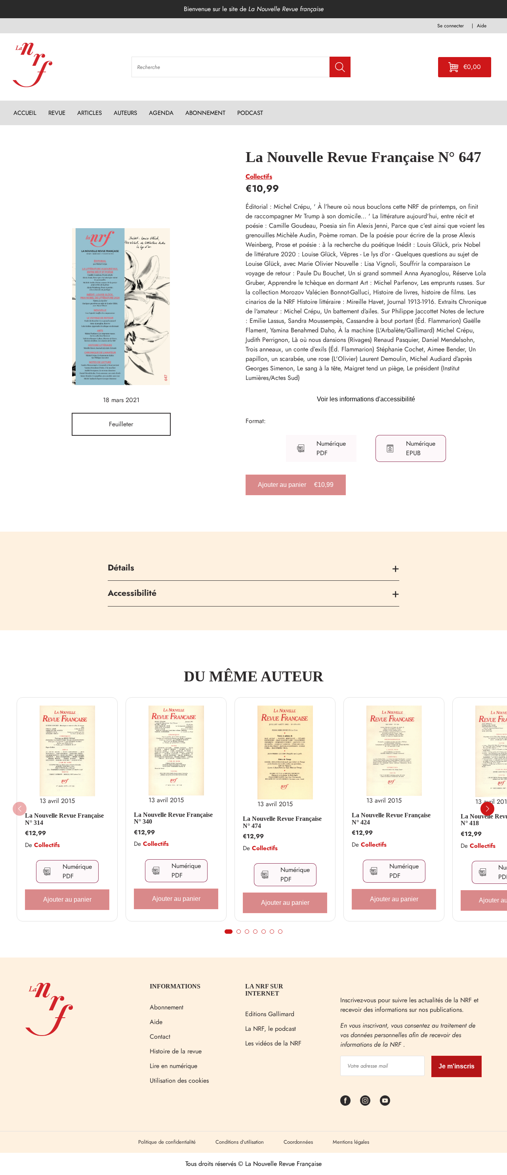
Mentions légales (351, 1142)
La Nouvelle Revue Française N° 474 (282, 822)
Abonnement (166, 1007)
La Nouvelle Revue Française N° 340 (173, 818)
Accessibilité (132, 593)
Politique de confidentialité (167, 1142)
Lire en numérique (173, 1065)
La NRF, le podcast (270, 1028)
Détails (121, 568)
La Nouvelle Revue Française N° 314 (64, 819)
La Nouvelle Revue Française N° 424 (391, 819)
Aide (156, 1021)
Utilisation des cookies (179, 1080)
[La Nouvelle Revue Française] (49, 1033)
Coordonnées (298, 1142)
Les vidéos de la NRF (273, 1043)
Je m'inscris (456, 1066)
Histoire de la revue (176, 1051)
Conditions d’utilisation (239, 1142)
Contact (160, 1036)
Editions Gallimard (269, 1014)
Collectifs (259, 176)
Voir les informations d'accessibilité (366, 399)
